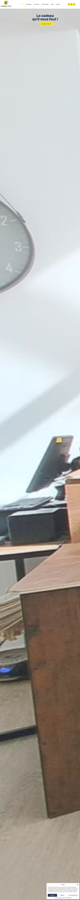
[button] (77, 884)
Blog (52, 4)
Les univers (36, 4)
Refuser (62, 895)
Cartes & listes (45, 4)
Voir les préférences (72, 895)
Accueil (21, 4)
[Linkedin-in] (71, 4)
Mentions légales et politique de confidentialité (63, 897)
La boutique (28, 4)
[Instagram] (74, 4)
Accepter (52, 895)
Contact (58, 4)
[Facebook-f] (69, 4)
